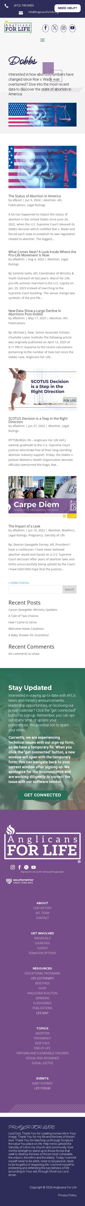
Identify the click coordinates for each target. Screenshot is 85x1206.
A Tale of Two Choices (23, 616)
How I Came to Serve (22, 622)
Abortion (50, 200)
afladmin (19, 259)
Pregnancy (35, 535)
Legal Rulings (36, 205)
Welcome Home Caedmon (26, 629)
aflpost (17, 200)
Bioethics (68, 530)
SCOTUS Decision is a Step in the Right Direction (38, 420)
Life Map (42, 1013)
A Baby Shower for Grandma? (28, 635)
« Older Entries (18, 583)
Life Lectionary (42, 978)
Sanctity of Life (55, 535)
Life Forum (42, 1088)
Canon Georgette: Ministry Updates (32, 610)
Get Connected (42, 795)
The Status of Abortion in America (34, 196)
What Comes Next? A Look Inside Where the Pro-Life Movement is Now (42, 253)
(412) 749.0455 (24, 5)
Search (69, 589)
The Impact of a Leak (24, 526)
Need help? (67, 8)
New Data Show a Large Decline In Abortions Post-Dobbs (34, 312)
